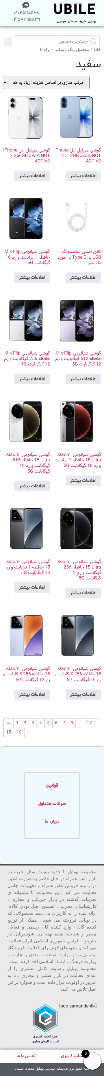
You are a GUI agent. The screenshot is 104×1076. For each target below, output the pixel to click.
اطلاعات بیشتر (83, 175)
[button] (8, 42)
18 (8, 732)
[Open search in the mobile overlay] (57, 32)
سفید (59, 50)
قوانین (52, 785)
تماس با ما (26, 1056)
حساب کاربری (73, 1056)
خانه (97, 50)
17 (89, 723)
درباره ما (52, 821)
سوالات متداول (52, 803)
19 (19, 732)
